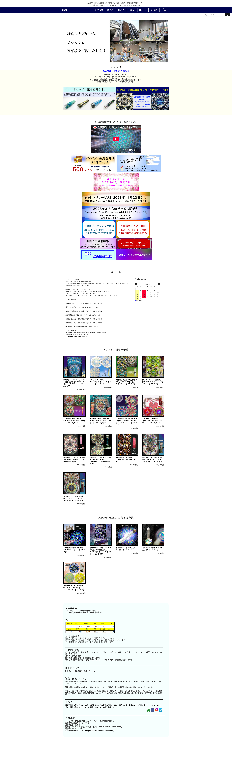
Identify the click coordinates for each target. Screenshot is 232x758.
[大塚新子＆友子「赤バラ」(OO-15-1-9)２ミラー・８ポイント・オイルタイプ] (74, 406)
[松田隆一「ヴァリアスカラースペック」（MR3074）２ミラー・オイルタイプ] (74, 445)
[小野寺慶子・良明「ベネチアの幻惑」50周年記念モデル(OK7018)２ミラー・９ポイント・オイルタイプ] (101, 535)
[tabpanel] (116, 41)
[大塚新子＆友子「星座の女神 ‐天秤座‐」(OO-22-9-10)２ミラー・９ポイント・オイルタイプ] (127, 406)
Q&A (132, 10)
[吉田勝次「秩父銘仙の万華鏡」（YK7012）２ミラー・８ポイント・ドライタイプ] (153, 445)
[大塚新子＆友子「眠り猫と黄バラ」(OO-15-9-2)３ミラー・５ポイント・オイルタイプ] (127, 367)
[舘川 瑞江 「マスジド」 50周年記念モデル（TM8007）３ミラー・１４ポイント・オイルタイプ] (74, 367)
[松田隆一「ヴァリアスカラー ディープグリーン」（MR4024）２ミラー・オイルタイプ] (101, 445)
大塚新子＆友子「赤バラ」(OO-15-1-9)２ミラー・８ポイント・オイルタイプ (74, 421)
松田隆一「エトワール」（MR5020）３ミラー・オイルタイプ (126, 460)
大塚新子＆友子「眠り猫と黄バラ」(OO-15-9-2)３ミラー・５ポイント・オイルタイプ (127, 382)
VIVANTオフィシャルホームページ (77, 336)
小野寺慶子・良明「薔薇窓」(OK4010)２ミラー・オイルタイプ (74, 550)
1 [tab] (111, 66)
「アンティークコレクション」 (84, 295)
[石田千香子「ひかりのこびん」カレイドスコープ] (153, 535)
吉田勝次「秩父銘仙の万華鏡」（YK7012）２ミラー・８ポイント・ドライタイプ (152, 460)
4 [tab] (120, 66)
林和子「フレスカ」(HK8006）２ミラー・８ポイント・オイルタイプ (100, 382)
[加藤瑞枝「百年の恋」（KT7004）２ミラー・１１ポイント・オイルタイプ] (153, 406)
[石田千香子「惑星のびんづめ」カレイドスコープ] (127, 535)
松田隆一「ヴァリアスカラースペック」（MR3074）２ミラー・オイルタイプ (74, 460)
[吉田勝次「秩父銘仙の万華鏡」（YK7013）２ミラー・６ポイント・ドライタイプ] (74, 483)
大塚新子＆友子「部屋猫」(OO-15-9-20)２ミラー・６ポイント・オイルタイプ (152, 382)
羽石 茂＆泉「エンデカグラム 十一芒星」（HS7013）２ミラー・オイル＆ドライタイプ (75, 588)
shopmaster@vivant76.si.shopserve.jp (100, 731)
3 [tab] (117, 66)
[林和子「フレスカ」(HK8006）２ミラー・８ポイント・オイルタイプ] (101, 367)
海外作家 (109, 10)
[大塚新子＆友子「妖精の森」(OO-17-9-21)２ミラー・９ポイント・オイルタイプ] (101, 406)
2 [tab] (114, 66)
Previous (2, 41)
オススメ (121, 10)
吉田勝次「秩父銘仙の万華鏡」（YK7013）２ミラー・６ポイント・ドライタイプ (73, 498)
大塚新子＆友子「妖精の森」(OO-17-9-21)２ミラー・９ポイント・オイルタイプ (100, 421)
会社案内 (154, 10)
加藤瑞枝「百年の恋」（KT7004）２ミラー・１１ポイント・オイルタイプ (152, 421)
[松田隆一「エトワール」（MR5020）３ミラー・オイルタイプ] (127, 445)
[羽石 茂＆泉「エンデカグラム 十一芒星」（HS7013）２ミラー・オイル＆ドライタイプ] (74, 573)
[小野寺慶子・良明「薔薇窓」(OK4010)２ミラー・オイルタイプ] (74, 535)
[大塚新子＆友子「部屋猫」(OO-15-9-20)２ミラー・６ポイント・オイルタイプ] (153, 367)
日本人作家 (99, 10)
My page (143, 10)
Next (230, 41)
